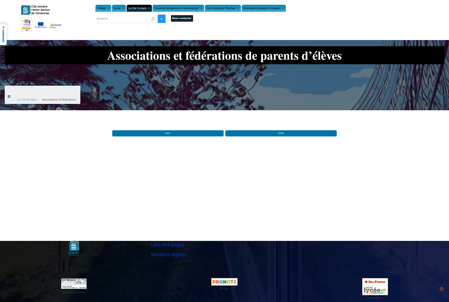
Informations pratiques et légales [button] (261, 8)
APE (168, 133)
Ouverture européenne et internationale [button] (176, 8)
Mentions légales (168, 254)
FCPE (281, 133)
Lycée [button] (117, 8)
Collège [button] (101, 8)
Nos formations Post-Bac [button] (221, 8)
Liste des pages (167, 244)
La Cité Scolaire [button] (137, 8)
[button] (3, 34)
